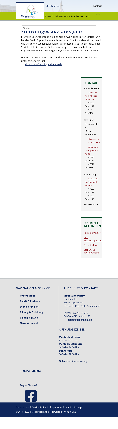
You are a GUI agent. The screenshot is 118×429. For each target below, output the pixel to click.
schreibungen (91, 252)
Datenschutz (22, 407)
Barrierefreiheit (40, 407)
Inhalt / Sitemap (73, 407)
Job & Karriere (64, 16)
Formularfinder (92, 232)
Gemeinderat (91, 245)
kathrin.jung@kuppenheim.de (91, 182)
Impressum (56, 407)
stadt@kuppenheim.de (80, 319)
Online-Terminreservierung (73, 361)
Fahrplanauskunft (96, 142)
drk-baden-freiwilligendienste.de (43, 64)
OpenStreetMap (96, 139)
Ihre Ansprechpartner (93, 239)
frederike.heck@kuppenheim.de (91, 96)
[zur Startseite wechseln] (29, 18)
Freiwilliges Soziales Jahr (80, 16)
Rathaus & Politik (51, 16)
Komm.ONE (70, 411)
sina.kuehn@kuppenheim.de (91, 150)
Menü (98, 14)
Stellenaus (89, 249)
